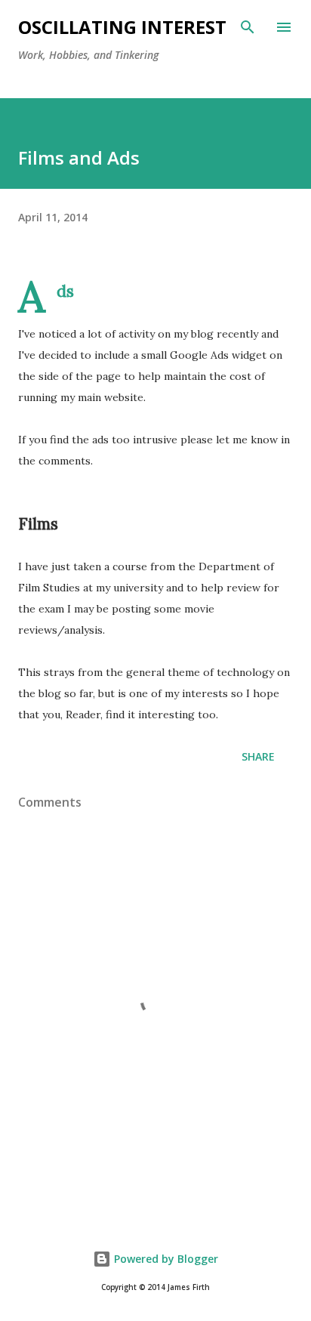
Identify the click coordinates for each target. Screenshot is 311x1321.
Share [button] (258, 756)
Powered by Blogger (164, 1259)
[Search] (248, 27)
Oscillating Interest (122, 26)
